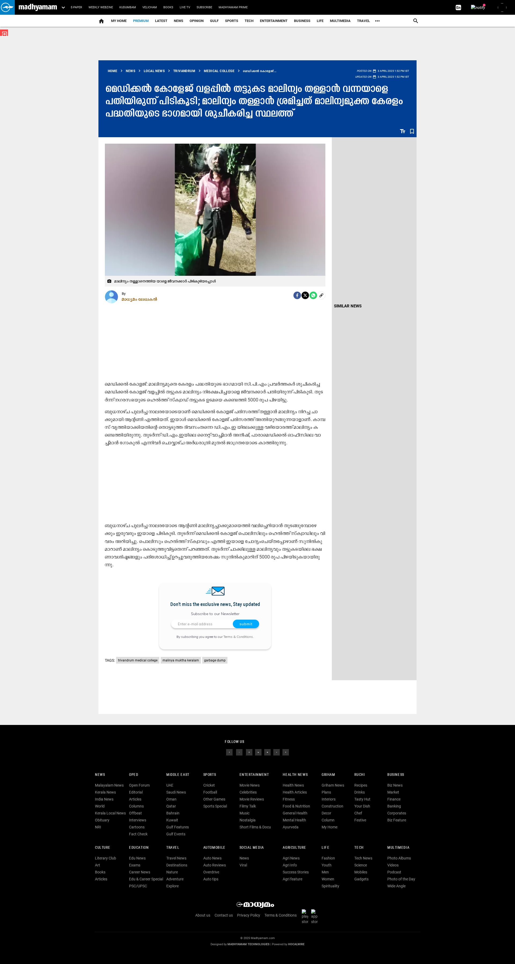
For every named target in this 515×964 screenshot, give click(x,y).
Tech (358, 848)
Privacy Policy (248, 915)
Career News (139, 872)
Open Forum (139, 785)
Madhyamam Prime (233, 7)
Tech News (363, 858)
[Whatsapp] (313, 295)
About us (202, 915)
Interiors (329, 799)
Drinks (359, 792)
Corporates (396, 813)
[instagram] (249, 752)
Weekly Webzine (101, 7)
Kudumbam (127, 7)
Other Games (214, 799)
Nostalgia (248, 820)
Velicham (149, 7)
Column (328, 820)
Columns (136, 806)
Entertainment (274, 21)
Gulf (214, 21)
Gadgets (361, 879)
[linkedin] (258, 752)
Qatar (171, 806)
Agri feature (292, 879)
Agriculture (294, 848)
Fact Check (138, 834)
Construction (332, 806)
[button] (7, 7)
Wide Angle (396, 886)
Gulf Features (177, 827)
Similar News (348, 306)
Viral (243, 865)
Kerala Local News (110, 813)
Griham (328, 775)
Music (244, 813)
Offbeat (135, 813)
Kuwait (172, 820)
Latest (161, 21)
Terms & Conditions (238, 637)
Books (168, 7)
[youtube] (267, 752)
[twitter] (239, 752)
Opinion (197, 21)
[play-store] (306, 916)
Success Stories (296, 872)
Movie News (250, 785)
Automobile (214, 848)
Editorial (136, 792)
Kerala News (105, 792)
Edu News (137, 858)
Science (360, 865)
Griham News (333, 785)
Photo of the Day (401, 879)
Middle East (177, 775)
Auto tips (210, 879)
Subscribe (204, 7)
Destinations (176, 865)
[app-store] (315, 916)
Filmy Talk (248, 806)
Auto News (212, 858)
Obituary (102, 820)
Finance (393, 799)
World (100, 806)
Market (393, 792)
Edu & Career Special (146, 879)
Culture (102, 848)
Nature (172, 872)
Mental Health (294, 820)
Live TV (185, 7)
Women (328, 879)
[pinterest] (285, 752)
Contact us (224, 915)
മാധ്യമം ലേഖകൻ (139, 299)
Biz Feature (396, 820)
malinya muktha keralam (181, 660)
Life (320, 21)
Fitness (289, 799)
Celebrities (248, 792)
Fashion (328, 858)
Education (139, 848)
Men (325, 872)
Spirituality (330, 886)
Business (302, 21)
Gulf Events (175, 834)
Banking (394, 806)
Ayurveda (291, 827)
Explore (172, 886)
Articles (135, 799)
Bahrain (172, 813)
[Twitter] (305, 295)
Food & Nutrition (296, 806)
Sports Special (215, 806)
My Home (119, 21)
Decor (326, 813)
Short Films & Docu (255, 827)
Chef (358, 813)
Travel (363, 21)
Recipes (360, 785)
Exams (134, 865)
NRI (98, 827)
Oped (133, 775)
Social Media (252, 848)
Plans (326, 792)
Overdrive (211, 872)
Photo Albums (399, 858)
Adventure (174, 879)
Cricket (209, 785)
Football (210, 792)
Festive (360, 820)
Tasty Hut (362, 799)
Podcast (394, 872)
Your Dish (362, 806)
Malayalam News (109, 785)
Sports (231, 21)
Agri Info (290, 865)
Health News (295, 775)
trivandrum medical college (137, 660)
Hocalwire (296, 944)
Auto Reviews (214, 865)
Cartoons (137, 827)
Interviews (137, 820)
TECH (249, 21)
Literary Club (105, 858)
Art (97, 865)
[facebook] (297, 295)
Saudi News (176, 792)
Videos (393, 865)
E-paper (76, 7)
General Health (295, 813)
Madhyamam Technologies (248, 944)
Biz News (395, 785)
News (178, 21)
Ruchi (359, 775)
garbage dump (215, 660)
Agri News (291, 858)
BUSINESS (395, 775)
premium (141, 21)
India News (104, 799)
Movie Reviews (252, 799)
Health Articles (295, 792)
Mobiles (360, 872)
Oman (171, 799)
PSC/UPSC (138, 886)
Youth (327, 865)
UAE (169, 785)
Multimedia (340, 21)
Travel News (176, 858)
